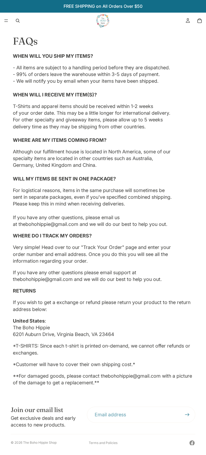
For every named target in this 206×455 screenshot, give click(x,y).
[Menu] (6, 21)
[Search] (18, 21)
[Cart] (199, 21)
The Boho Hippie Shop (40, 442)
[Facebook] (192, 443)
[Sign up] (187, 414)
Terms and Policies (103, 443)
